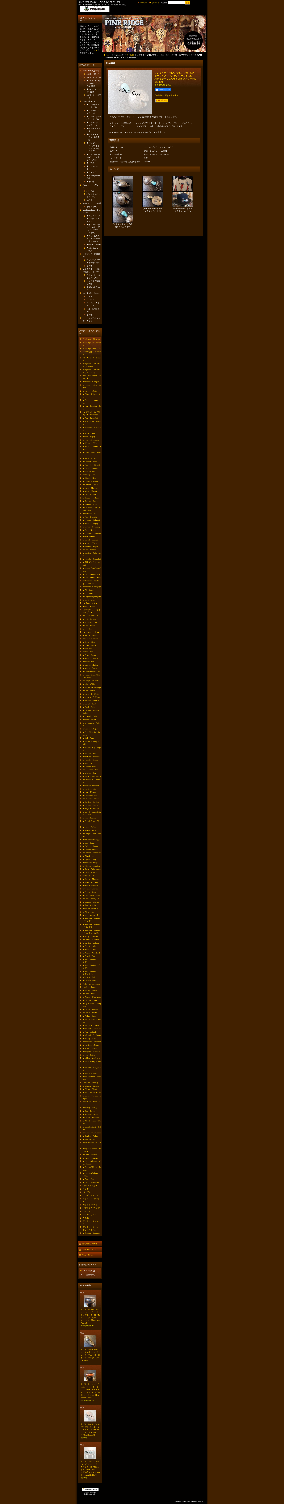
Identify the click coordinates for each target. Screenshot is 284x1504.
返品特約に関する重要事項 (166, 95)
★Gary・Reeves (89, 530)
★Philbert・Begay (90, 846)
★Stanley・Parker (90, 1136)
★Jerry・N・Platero (91, 1025)
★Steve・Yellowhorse (92, 869)
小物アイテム (92, 207)
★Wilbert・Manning (91, 866)
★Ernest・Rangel (90, 892)
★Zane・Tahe (89, 1179)
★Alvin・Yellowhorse (92, 776)
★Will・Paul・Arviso (92, 1092)
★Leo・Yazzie (89, 691)
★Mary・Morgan (90, 491)
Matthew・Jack (89, 977)
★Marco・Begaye (90, 668)
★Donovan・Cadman (92, 533)
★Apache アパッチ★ (92, 587)
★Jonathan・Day (90, 622)
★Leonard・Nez (89, 766)
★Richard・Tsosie (90, 658)
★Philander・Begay (91, 839)
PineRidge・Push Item (92, 348)
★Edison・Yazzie (90, 1089)
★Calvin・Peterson (91, 1117)
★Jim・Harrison (89, 818)
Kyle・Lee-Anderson (91, 984)
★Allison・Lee (89, 514)
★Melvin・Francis (90, 1114)
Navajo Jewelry (89, 101)
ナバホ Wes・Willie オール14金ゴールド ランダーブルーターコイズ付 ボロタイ (90, 1354)
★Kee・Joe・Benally (92, 465)
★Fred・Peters (89, 1055)
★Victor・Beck (89, 471)
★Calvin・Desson (90, 1009)
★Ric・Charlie (89, 662)
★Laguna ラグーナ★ (92, 596)
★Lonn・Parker (89, 827)
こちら (95, 50)
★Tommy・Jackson (91, 498)
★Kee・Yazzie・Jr (90, 915)
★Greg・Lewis (89, 600)
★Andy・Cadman (90, 936)
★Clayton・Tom (90, 1000)
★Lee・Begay (89, 843)
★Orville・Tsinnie (90, 481)
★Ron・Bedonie (90, 517)
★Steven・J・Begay (91, 527)
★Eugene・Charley (91, 902)
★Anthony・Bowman (92, 1042)
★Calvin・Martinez (91, 879)
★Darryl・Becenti (90, 540)
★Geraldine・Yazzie (91, 895)
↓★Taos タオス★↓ (91, 603)
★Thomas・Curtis (90, 501)
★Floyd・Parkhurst (91, 808)
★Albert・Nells (89, 830)
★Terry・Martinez (90, 882)
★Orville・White (90, 1155)
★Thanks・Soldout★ (92, 1233)
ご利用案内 (143, 3)
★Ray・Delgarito (90, 1032)
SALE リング (93, 74)
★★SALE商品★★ (91, 71)
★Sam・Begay (89, 436)
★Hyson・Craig (89, 859)
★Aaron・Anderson (91, 785)
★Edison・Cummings (92, 687)
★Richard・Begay (90, 523)
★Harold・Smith (90, 1013)
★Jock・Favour (89, 619)
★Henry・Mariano (90, 1158)
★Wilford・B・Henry (92, 1035)
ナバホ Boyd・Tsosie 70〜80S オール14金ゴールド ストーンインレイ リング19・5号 (91, 1429)
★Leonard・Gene (90, 849)
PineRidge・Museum (91, 339)
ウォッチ (87, 1211)
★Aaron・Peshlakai (91, 700)
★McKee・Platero (90, 639)
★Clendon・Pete (90, 795)
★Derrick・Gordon (91, 802)
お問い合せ (155, 3)
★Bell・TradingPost (91, 574)
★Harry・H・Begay (91, 694)
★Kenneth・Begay (91, 381)
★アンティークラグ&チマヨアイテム (93, 218)
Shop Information (89, 1249)
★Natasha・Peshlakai (92, 559)
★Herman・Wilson (91, 485)
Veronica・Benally (90, 1083)
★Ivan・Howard (89, 792)
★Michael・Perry (90, 773)
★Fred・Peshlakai (90, 418)
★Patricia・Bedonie (91, 756)
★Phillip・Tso (89, 475)
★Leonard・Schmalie (92, 520)
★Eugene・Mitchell (91, 1051)
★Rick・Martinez (90, 885)
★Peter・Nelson (89, 720)
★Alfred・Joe (88, 856)
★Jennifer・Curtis (90, 760)
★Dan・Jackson (89, 494)
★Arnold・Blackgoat (92, 997)
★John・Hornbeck (90, 616)
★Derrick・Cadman (91, 943)
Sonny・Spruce (89, 606)
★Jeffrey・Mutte (90, 990)
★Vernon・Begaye (91, 729)
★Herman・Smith (90, 805)
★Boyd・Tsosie (89, 655)
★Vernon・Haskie (90, 665)
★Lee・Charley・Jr (91, 899)
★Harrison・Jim (89, 789)
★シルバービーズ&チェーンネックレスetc (93, 157)
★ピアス (90, 163)
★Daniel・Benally (90, 468)
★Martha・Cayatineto (92, 1133)
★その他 (90, 181)
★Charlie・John (89, 946)
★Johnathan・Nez (90, 770)
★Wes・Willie (89, 684)
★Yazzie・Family (90, 635)
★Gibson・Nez (89, 478)
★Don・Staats (89, 625)
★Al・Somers (88, 590)
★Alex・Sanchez (90, 1073)
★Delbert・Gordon (91, 799)
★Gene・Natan (89, 994)
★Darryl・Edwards (91, 681)
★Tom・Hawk (89, 1139)
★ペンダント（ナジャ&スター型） (93, 137)
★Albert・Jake (89, 876)
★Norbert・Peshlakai (91, 697)
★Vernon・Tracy (90, 543)
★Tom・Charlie (89, 905)
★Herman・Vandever (91, 853)
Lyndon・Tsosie (89, 987)
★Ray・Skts (88, 763)
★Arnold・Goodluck (91, 953)
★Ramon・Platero (90, 458)
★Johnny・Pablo (90, 443)
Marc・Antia (88, 593)
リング (89, 296)
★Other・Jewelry (94, 245)
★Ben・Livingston (91, 1182)
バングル (90, 191)
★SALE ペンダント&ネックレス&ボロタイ (94, 83)
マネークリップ (89, 1214)
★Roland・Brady (90, 862)
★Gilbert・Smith (90, 1016)
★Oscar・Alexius (90, 872)
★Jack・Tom (88, 738)
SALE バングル (94, 77)
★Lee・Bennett (89, 550)
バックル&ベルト (90, 1205)
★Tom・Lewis (89, 1111)
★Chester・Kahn (90, 461)
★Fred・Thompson (91, 440)
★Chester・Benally (91, 1086)
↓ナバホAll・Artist (91, 293)
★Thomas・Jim (89, 753)
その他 (89, 200)
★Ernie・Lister (89, 642)
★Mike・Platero (90, 1048)
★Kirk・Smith (89, 536)
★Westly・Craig (90, 1108)
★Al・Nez (87, 648)
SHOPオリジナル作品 (92, 203)
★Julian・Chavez (90, 889)
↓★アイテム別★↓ (90, 1186)
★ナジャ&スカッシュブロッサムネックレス (93, 238)
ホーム (106, 55)
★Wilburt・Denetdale (92, 1028)
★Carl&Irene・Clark (91, 671)
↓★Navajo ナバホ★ (91, 632)
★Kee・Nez (88, 652)
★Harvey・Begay (90, 391)
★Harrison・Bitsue (91, 1045)
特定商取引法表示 (89, 1243)
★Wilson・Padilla (90, 908)
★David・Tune (89, 956)
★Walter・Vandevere (91, 1058)
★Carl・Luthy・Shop (92, 577)
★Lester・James (89, 980)
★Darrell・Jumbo (90, 704)
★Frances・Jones (90, 504)
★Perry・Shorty (89, 645)
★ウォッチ (91, 172)
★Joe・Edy (88, 629)
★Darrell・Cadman (91, 940)
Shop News (87, 1255)
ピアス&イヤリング (91, 1208)
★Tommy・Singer (90, 546)
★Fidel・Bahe (89, 707)
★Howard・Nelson (91, 716)
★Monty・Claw (89, 1038)
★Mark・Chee (89, 433)
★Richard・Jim (89, 949)
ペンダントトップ (90, 1195)
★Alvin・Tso (88, 912)
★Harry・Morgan (90, 488)
